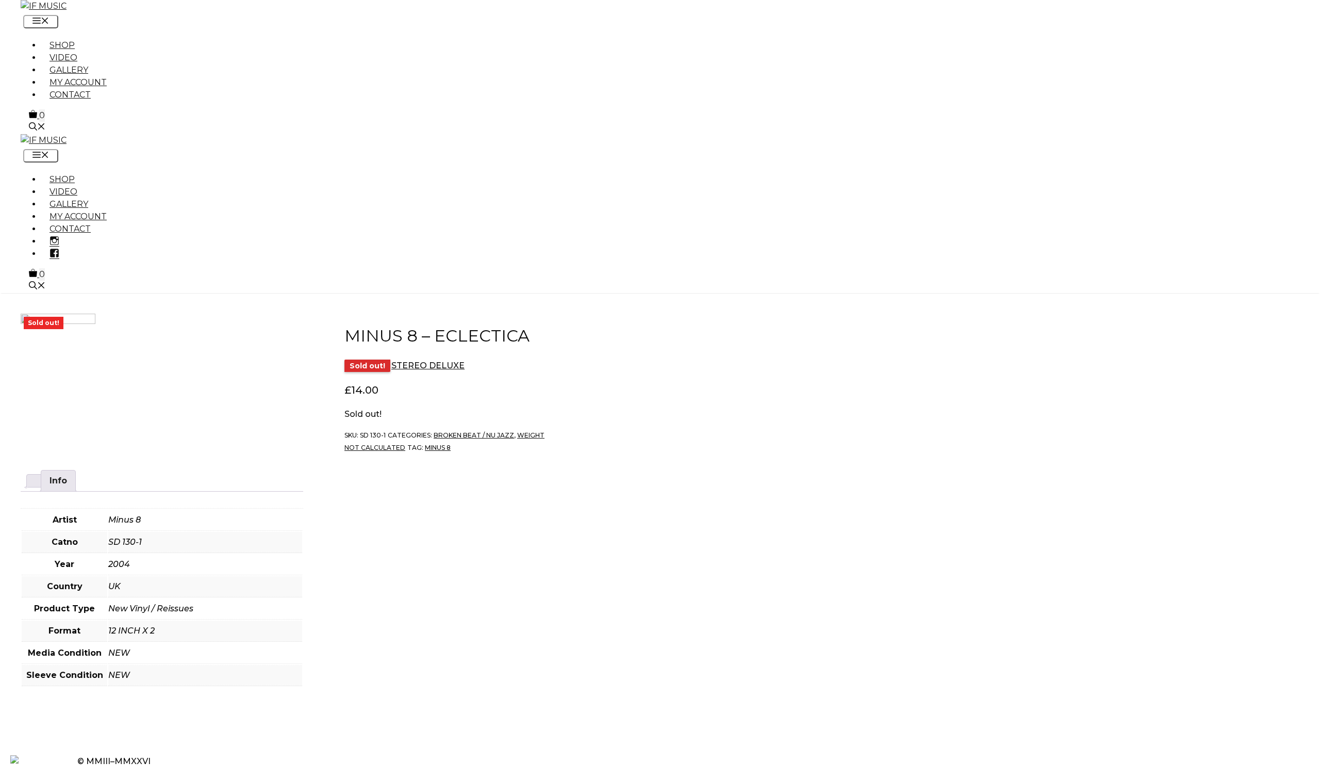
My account (78, 82)
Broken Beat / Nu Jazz (474, 435)
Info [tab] (58, 480)
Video (63, 57)
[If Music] (44, 6)
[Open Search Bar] (37, 128)
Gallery (69, 70)
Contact (70, 95)
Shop (62, 45)
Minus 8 (438, 447)
